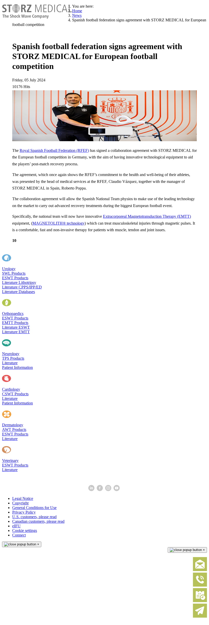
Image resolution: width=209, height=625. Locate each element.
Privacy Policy (24, 512)
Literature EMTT (16, 332)
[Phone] (200, 585)
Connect (19, 535)
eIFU (16, 526)
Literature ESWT (16, 327)
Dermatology (12, 425)
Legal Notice (22, 498)
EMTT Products (15, 323)
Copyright (20, 503)
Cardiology (11, 389)
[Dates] (200, 601)
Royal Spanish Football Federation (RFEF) (54, 150)
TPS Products (13, 358)
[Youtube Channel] (117, 490)
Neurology (10, 354)
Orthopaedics (12, 313)
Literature (10, 363)
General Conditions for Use (34, 507)
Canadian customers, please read (38, 521)
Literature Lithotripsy (19, 282)
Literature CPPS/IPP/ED (22, 287)
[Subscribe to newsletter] (200, 616)
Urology (9, 269)
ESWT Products (15, 278)
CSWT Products (15, 394)
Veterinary (10, 460)
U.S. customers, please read (34, 517)
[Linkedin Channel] (92, 490)
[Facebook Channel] (100, 490)
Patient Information (17, 367)
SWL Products (13, 273)
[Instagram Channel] (108, 490)
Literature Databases (18, 291)
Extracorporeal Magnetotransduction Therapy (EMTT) (147, 216)
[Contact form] (200, 570)
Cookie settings (24, 530)
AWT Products (14, 429)
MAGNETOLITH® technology (58, 223)
